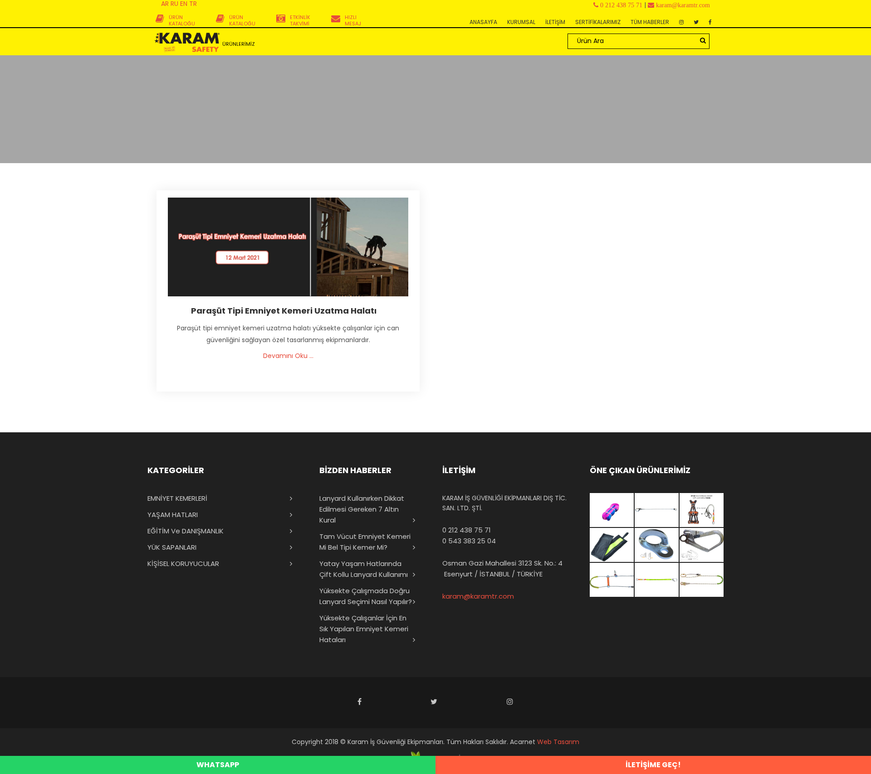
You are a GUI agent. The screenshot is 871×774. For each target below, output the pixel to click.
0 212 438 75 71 (466, 530)
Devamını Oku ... (288, 355)
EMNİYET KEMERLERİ (177, 498)
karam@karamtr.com (478, 596)
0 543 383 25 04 (469, 541)
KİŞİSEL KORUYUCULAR (183, 563)
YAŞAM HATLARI (172, 514)
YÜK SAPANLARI (171, 547)
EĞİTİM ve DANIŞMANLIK (185, 531)
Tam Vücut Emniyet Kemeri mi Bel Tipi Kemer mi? (365, 542)
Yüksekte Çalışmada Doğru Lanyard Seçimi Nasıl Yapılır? (365, 596)
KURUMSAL (521, 22)
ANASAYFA (483, 22)
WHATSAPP (217, 764)
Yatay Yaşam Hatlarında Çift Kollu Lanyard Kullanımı (363, 569)
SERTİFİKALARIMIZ (598, 22)
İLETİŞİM (555, 22)
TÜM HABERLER (650, 22)
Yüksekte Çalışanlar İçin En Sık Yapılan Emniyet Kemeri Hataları (363, 628)
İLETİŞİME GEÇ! (653, 764)
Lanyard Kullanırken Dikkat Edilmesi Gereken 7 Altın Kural (361, 509)
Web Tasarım (558, 741)
